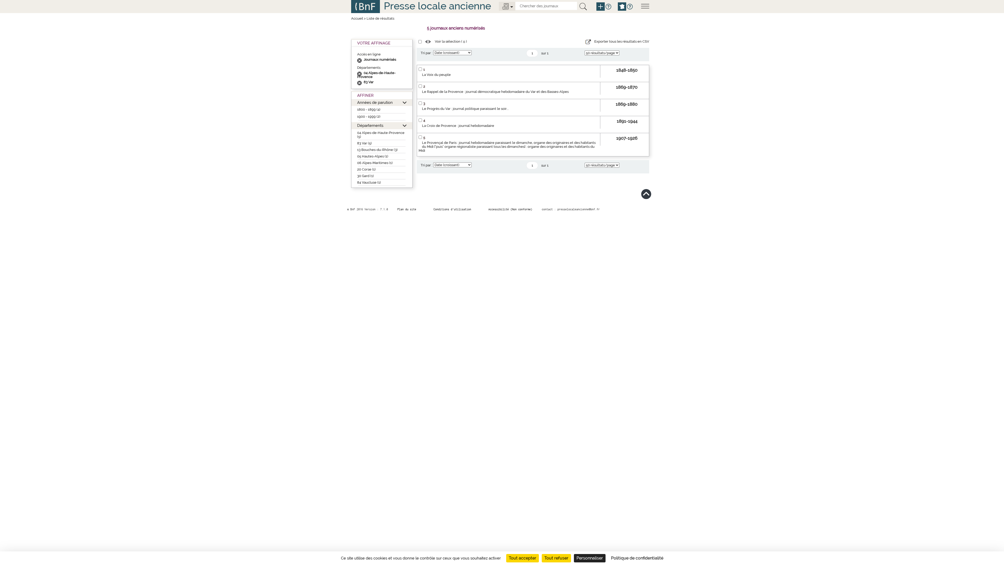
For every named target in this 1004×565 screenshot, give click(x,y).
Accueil (357, 18)
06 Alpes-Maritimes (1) (375, 163)
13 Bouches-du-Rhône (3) (377, 150)
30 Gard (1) (365, 176)
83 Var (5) (364, 143)
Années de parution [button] (375, 102)
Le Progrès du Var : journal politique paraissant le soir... (465, 109)
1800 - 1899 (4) (368, 109)
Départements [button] (370, 125)
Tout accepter (522, 558)
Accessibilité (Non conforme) (510, 209)
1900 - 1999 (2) (368, 116)
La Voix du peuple (436, 75)
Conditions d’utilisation (452, 209)
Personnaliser (590, 558)
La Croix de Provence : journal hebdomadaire (458, 126)
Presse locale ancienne (437, 6)
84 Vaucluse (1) (369, 182)
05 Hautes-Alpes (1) (372, 156)
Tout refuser (556, 558)
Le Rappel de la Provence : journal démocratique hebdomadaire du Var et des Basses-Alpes (495, 92)
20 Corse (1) (366, 169)
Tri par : (426, 53)
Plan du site (406, 209)
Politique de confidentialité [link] (637, 558)
